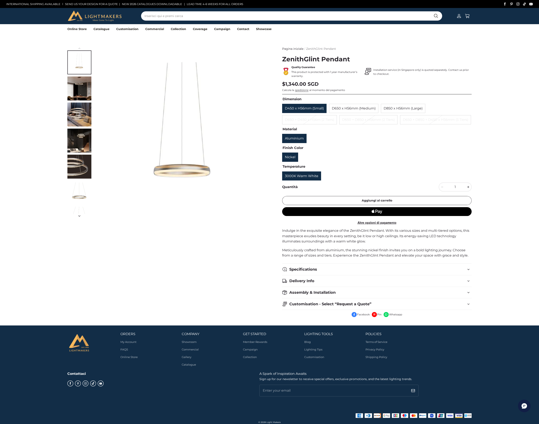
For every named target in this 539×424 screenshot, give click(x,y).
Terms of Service (376, 342)
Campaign (222, 29)
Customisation (127, 29)
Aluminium (294, 138)
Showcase (264, 29)
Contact (243, 29)
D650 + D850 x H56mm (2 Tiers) (368, 120)
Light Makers (274, 422)
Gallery (186, 357)
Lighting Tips (313, 349)
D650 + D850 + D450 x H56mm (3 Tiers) (435, 120)
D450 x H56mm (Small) (304, 108)
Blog (307, 342)
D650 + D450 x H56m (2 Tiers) (309, 120)
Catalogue (101, 29)
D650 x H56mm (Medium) (354, 108)
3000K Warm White (301, 176)
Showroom (189, 342)
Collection (178, 29)
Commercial (154, 29)
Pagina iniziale (292, 49)
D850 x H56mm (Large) (403, 108)
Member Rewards (255, 342)
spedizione (301, 90)
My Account (128, 342)
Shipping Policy (376, 357)
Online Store (77, 29)
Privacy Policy (375, 349)
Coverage (200, 29)
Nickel (290, 157)
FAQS (124, 349)
